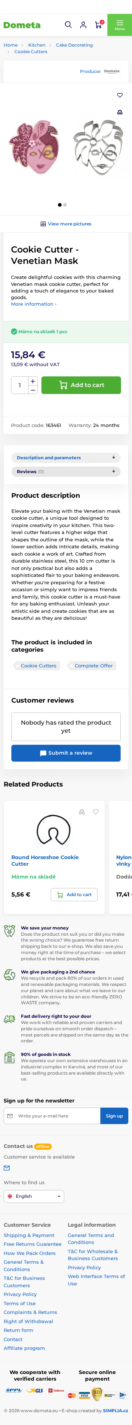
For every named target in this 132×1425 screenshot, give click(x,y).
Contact (13, 1339)
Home (11, 45)
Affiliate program (24, 1348)
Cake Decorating (74, 45)
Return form (18, 1330)
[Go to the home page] (22, 25)
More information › (33, 304)
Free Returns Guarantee (33, 1244)
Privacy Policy (20, 1294)
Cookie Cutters (30, 51)
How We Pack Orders (30, 1253)
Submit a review (69, 753)
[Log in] (83, 25)
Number (20, 385)
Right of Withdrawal (28, 1321)
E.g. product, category (47, 62)
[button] (68, 25)
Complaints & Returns (30, 1312)
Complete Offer (94, 666)
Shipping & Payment (29, 1235)
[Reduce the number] (33, 389)
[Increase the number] (33, 381)
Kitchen (36, 45)
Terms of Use (20, 1303)
